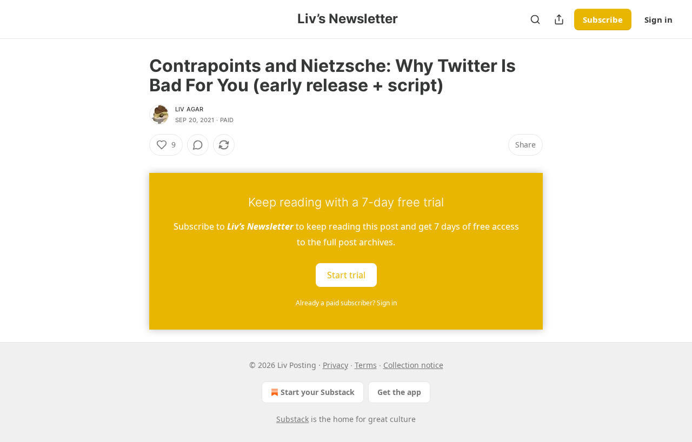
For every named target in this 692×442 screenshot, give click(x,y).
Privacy (335, 365)
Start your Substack (318, 392)
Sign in (658, 19)
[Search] (535, 19)
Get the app (399, 392)
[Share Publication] (559, 19)
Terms (366, 365)
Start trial (346, 275)
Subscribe (603, 19)
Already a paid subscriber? (346, 302)
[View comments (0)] (198, 145)
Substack (292, 419)
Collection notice (413, 365)
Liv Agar (189, 109)
